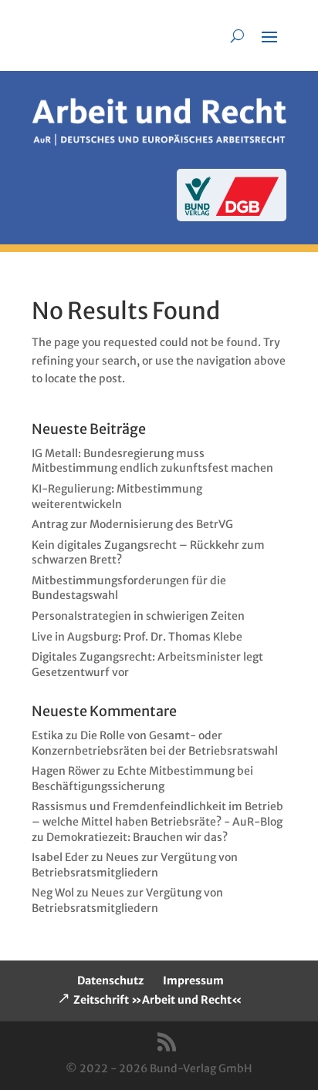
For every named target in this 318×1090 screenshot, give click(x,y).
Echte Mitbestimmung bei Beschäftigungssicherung (142, 778)
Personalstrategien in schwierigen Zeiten (138, 616)
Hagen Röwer (66, 771)
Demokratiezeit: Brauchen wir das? (137, 837)
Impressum (193, 980)
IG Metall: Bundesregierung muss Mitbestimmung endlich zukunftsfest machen (152, 461)
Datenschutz (110, 980)
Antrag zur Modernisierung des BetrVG (132, 524)
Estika (47, 735)
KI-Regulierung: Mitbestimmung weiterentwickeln (117, 496)
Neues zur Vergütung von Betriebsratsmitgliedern (135, 865)
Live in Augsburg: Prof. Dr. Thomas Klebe (137, 637)
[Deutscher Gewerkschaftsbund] (247, 212)
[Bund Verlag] (197, 212)
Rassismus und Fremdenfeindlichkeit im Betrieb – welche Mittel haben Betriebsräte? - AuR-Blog (157, 814)
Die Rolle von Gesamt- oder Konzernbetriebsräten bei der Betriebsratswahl (155, 743)
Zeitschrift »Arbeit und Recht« (157, 1000)
